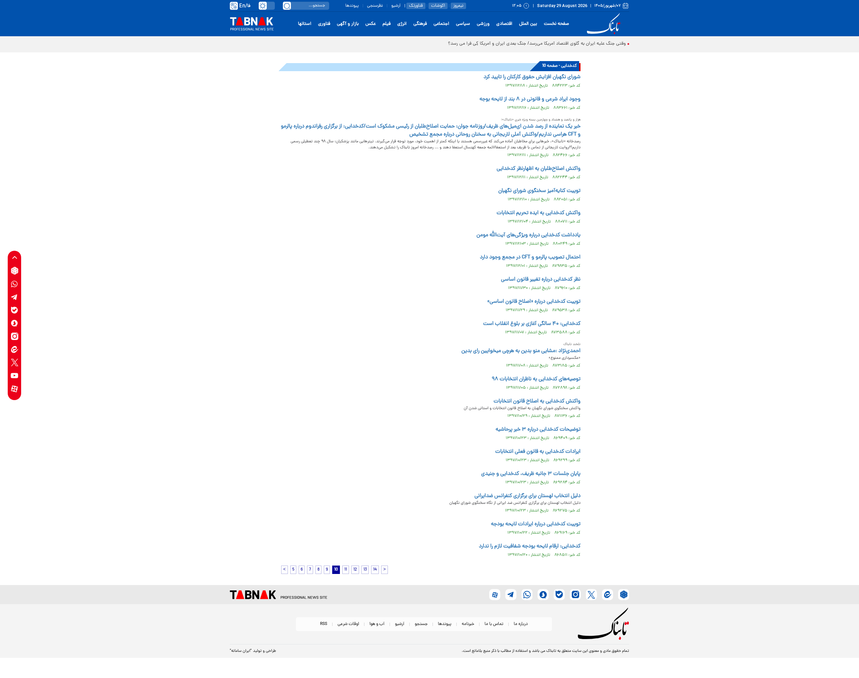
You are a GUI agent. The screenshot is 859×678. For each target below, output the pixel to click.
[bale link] (14, 310)
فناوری (324, 24)
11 (345, 570)
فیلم (387, 24)
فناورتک (416, 6)
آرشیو (396, 6)
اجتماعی (441, 24)
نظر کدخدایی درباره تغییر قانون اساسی (540, 280)
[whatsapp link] (14, 284)
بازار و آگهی (348, 24)
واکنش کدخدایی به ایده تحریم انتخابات (538, 213)
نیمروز (458, 6)
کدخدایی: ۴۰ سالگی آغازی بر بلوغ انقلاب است (531, 324)
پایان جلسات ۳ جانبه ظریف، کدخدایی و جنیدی (530, 474)
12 (355, 570)
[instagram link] (14, 336)
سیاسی (463, 24)
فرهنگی (420, 24)
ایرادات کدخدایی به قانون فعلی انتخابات (537, 452)
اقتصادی (504, 24)
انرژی (402, 24)
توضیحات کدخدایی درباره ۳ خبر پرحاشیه (538, 430)
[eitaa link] (14, 349)
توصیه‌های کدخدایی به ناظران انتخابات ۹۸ (536, 379)
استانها (304, 24)
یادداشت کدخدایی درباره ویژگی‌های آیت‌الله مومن (528, 235)
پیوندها (352, 6)
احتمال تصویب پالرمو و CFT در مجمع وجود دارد (530, 257)
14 (375, 570)
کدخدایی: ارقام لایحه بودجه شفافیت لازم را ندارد (529, 546)
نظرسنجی (375, 6)
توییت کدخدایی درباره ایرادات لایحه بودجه (535, 524)
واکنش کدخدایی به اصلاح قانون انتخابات (537, 401)
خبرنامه (468, 624)
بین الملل (528, 24)
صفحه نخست (556, 24)
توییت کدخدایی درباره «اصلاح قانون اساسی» (533, 302)
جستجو (421, 624)
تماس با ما (494, 624)
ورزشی (483, 24)
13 (365, 570)
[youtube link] (14, 375)
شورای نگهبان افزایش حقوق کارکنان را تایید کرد (532, 77)
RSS (323, 624)
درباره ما (521, 624)
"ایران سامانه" (241, 651)
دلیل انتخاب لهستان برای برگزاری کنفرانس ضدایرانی (527, 496)
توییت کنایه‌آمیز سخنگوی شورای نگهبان (539, 191)
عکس (370, 24)
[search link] (287, 6)
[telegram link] (14, 297)
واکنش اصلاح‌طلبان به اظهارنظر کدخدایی (538, 169)
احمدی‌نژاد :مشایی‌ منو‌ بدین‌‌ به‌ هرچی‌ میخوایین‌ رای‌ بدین (520, 351)
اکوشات (438, 6)
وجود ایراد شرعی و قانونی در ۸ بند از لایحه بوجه (529, 99)
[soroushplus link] (14, 323)
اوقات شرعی (348, 624)
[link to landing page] (604, 24)
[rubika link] (14, 271)
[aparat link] (14, 388)
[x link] (14, 362)
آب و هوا (377, 624)
